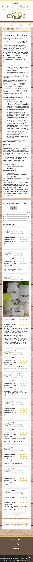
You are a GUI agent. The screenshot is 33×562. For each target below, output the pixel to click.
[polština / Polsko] (4, 7)
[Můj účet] (20, 25)
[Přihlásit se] (26, 524)
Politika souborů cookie (8, 558)
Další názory (17, 514)
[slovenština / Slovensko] (23, 7)
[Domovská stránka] (17, 15)
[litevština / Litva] (29, 7)
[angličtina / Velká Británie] (10, 7)
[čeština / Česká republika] (17, 7)
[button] (4, 25)
